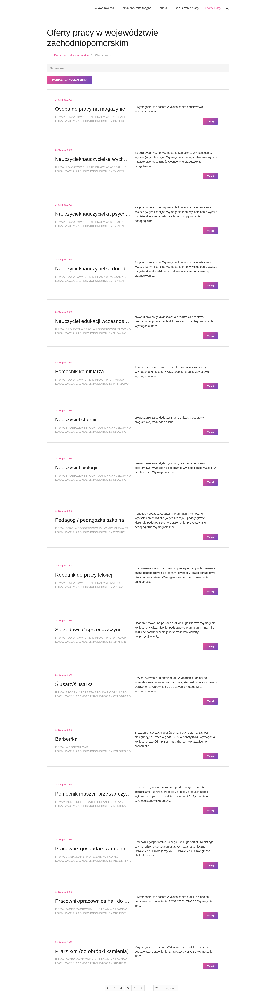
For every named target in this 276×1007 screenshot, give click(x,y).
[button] (227, 8)
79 (156, 988)
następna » (169, 988)
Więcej (210, 121)
